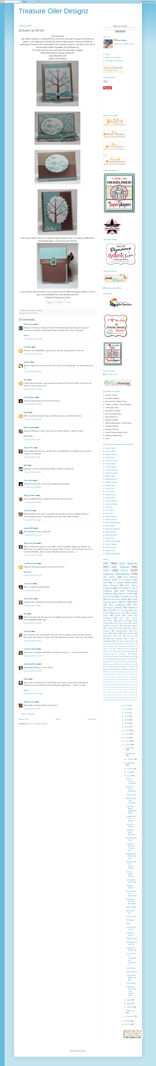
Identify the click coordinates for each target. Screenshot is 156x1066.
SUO (35, 313)
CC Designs (118, 582)
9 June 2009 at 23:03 (33, 671)
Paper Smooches (108, 692)
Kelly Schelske (29, 427)
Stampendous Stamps (112, 639)
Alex (25, 614)
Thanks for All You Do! (132, 949)
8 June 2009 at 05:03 (33, 575)
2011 (127, 738)
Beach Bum (131, 968)
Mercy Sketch (123, 674)
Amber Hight (110, 448)
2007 (127, 1024)
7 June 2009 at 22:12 (32, 520)
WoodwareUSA (132, 669)
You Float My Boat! (132, 839)
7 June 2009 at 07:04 (33, 354)
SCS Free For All (126, 636)
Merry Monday (108, 690)
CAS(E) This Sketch (110, 651)
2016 (127, 720)
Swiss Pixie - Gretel (132, 928)
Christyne (27, 347)
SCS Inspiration (121, 654)
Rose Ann (27, 631)
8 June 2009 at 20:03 (33, 656)
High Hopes (124, 672)
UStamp (120, 697)
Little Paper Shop (120, 623)
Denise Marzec (111, 479)
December (130, 748)
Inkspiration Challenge (126, 646)
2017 (127, 716)
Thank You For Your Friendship (131, 901)
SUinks (117, 615)
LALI (121, 618)
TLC (119, 661)
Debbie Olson (110, 476)
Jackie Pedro (29, 448)
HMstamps (132, 607)
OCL (118, 667)
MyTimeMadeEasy (128, 651)
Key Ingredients (125, 687)
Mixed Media (108, 667)
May (129, 1000)
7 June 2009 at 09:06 (33, 389)
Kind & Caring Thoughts (131, 781)
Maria (26, 679)
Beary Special (132, 972)
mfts (131, 700)
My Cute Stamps (122, 690)
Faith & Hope (131, 907)
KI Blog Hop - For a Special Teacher (132, 865)
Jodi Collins (109, 492)
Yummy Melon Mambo (130, 874)
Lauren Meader (111, 501)
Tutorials (121, 669)
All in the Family (130, 825)
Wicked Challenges (122, 700)
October (130, 759)
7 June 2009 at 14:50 (32, 502)
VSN (104, 679)
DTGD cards (123, 621)
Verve (124, 570)
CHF (110, 682)
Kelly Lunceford (30, 495)
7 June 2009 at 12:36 (32, 472)
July (129, 772)
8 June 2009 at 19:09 (32, 623)
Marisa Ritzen (110, 516)
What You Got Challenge (115, 679)
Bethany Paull (29, 702)
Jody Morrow (110, 495)
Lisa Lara (109, 507)
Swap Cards (133, 695)
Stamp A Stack (115, 677)
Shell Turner (29, 324)
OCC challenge (122, 610)
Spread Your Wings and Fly (131, 977)
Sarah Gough (110, 532)
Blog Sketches (128, 563)
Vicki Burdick (110, 547)
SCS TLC (106, 659)
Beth (25, 465)
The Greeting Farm (130, 661)
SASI (109, 610)
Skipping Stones (108, 669)
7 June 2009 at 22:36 (32, 555)
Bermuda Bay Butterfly (131, 789)
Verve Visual (108, 596)
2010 (127, 741)
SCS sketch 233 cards (131, 881)
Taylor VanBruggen (112, 541)
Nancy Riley (110, 526)
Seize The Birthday (128, 644)
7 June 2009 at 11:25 (32, 439)
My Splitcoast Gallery (113, 61)
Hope (128, 923)
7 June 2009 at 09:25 (33, 404)
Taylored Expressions (116, 574)
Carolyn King (110, 464)
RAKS (134, 602)
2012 (127, 734)
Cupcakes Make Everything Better (132, 809)
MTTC (133, 687)
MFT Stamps (120, 567)
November (131, 754)
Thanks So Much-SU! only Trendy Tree (131, 991)
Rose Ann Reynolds (112, 529)
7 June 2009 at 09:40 (33, 419)
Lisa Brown (28, 584)
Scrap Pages (107, 695)
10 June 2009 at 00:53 (33, 694)
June (129, 776)
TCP (113, 661)
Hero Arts (132, 664)
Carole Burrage (111, 461)
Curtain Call (131, 682)
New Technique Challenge (120, 606)
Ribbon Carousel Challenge (113, 649)
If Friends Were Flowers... (131, 832)
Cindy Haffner (29, 397)
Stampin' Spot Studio (120, 695)
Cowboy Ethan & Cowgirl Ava (131, 847)
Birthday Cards (110, 664)
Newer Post (23, 719)
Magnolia (113, 674)
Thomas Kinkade (110, 697)
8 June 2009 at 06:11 (32, 590)
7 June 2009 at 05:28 (33, 339)
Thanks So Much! (131, 934)
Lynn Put (109, 513)
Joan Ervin (28, 510)
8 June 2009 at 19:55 (32, 641)
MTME (115, 633)
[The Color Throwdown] (120, 309)
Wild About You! (131, 912)
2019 (127, 713)
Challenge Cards (117, 656)
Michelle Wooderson (113, 523)
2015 (127, 723)
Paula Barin (28, 480)
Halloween (129, 685)
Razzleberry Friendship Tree (131, 856)
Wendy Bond (110, 550)
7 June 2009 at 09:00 (33, 372)
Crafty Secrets (119, 682)
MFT (105, 563)
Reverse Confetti (125, 593)
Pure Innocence (130, 692)
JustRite (110, 628)
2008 (127, 1021)
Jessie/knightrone (30, 664)
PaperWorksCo (121, 631)
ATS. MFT (129, 679)
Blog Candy (130, 649)
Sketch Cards (132, 938)
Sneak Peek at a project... (131, 818)
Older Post (91, 719)
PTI (124, 602)
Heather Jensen (111, 482)
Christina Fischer (30, 649)
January (130, 1016)
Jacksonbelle (113, 687)
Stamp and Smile (30, 543)
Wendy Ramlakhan (112, 554)
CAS (122, 596)
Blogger (83, 1051)
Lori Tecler (109, 510)
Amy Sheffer (29, 528)
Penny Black (130, 656)
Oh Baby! (130, 920)
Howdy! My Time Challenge (131, 800)
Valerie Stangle (111, 544)
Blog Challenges (117, 605)
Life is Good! (131, 795)
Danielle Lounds (111, 473)
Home (58, 719)
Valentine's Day (130, 697)
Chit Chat (133, 596)
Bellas (120, 628)
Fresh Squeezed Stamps (110, 685)
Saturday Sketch (130, 626)
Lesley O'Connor (111, 504)
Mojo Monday (108, 646)
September (131, 763)
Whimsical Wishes (108, 700)
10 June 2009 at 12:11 (32, 709)
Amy (25, 380)
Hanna (114, 659)
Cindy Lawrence (111, 470)
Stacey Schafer (111, 535)
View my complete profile (124, 44)
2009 (127, 745)
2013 (127, 731)
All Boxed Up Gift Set (132, 943)
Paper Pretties (128, 633)
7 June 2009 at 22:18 (32, 535)
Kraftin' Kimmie (124, 659)
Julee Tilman (110, 498)
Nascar (133, 690)
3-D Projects (28, 313)
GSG (122, 685)
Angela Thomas (111, 454)
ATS (105, 582)
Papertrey (106, 654)
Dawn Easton (122, 40)
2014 (127, 727)
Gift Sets (132, 641)
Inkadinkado (107, 636)
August (130, 769)
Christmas (122, 664)
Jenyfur (27, 362)
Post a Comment (27, 714)
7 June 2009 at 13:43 (32, 487)
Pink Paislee (119, 692)
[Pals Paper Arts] (110, 374)
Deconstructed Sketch (117, 599)
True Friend (131, 983)
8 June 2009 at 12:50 (32, 606)
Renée (26, 412)
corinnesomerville (30, 563)
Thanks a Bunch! (130, 886)
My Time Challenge (110, 644)
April (129, 1003)
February (130, 1011)
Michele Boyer (111, 519)
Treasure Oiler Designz (54, 11)
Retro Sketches (129, 667)
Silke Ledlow (29, 599)
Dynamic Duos (119, 613)
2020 (127, 709)
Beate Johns (110, 457)
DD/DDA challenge (111, 672)
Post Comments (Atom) (38, 724)
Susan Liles (109, 538)
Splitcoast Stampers (113, 57)
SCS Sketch (109, 577)
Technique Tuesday (129, 677)
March (130, 1007)
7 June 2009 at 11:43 (32, 457)
